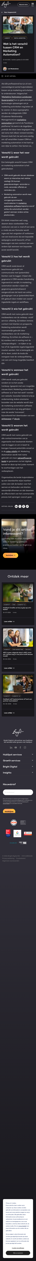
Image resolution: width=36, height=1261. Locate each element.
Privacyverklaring (8, 858)
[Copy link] (27, 506)
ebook (17, 419)
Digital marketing (19, 38)
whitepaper (6, 419)
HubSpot (7, 38)
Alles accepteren (18, 1253)
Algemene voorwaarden (10, 861)
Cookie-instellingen (18, 1248)
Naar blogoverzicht (10, 12)
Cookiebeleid (20, 858)
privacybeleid (22, 1226)
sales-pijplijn (11, 451)
